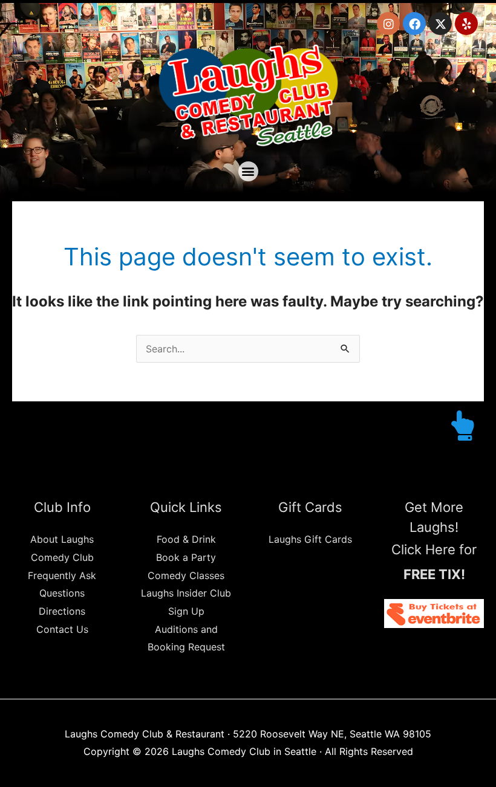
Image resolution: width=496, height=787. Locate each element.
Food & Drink (186, 539)
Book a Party (186, 557)
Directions (62, 611)
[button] (248, 171)
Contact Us (62, 629)
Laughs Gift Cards (310, 539)
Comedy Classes (186, 575)
